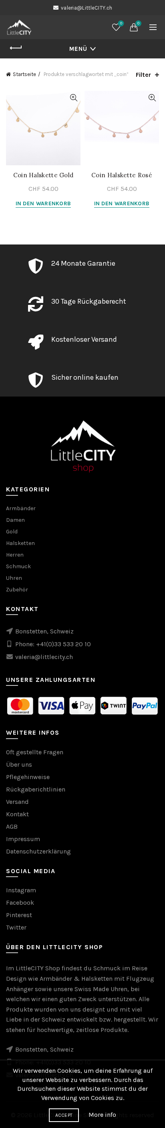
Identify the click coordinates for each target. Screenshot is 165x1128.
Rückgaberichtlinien (35, 789)
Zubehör (17, 589)
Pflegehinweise (28, 777)
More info (102, 1114)
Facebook (20, 902)
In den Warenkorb (43, 203)
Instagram (21, 890)
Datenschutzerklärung (38, 851)
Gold (12, 531)
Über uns (19, 764)
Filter (143, 74)
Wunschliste (121, 23)
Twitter (16, 927)
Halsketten (20, 543)
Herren (15, 554)
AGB (12, 826)
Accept (64, 1115)
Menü (78, 48)
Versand (17, 801)
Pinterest (19, 915)
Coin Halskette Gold (43, 175)
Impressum (23, 839)
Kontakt (17, 814)
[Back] (16, 48)
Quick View (73, 98)
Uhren (14, 578)
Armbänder (21, 508)
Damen (15, 520)
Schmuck (18, 566)
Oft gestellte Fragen (34, 752)
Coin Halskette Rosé (121, 175)
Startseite (24, 74)
